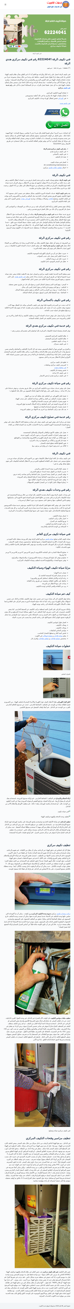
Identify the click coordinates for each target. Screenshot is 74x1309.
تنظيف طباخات (44, 638)
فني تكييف (49, 68)
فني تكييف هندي (20, 277)
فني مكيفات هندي (60, 368)
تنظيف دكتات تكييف (55, 168)
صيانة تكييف (49, 539)
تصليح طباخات (55, 638)
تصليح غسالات (47, 636)
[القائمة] (5, 4)
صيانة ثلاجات (58, 636)
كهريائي (60, 98)
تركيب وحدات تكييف (63, 914)
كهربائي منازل (25, 199)
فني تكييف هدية (65, 103)
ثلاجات (50, 199)
